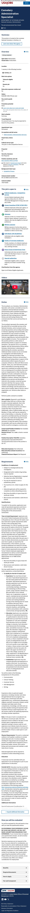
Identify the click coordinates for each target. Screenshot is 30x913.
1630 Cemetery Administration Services (15, 134)
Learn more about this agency (11, 44)
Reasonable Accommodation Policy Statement (13, 906)
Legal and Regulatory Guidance (9, 910)
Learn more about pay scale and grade (13, 108)
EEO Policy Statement (7, 903)
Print (4, 28)
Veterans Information (7, 908)
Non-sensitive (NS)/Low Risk (10, 160)
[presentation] (15, 73)
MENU (26, 3)
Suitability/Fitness (9, 171)
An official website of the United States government (14, 0)
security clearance (13, 164)
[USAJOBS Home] (7, 3)
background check (16, 163)
